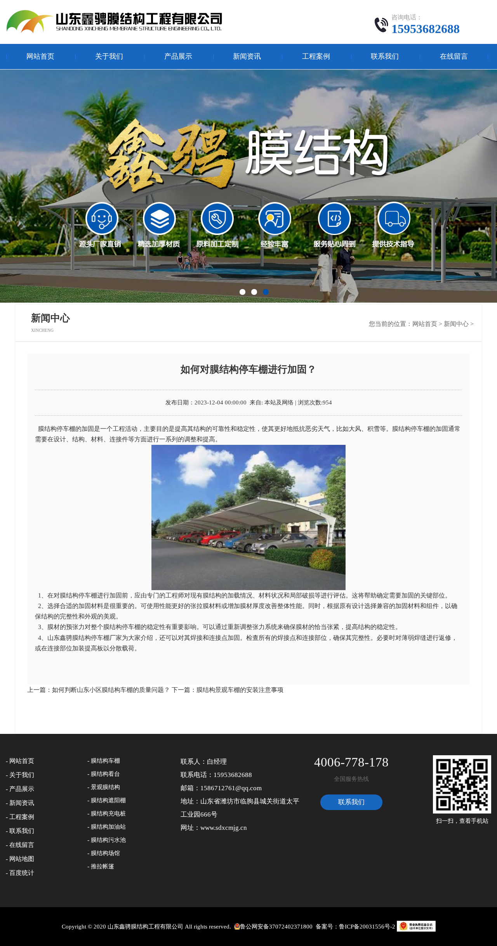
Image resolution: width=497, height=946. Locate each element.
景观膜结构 (105, 787)
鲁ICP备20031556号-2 (367, 926)
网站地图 (21, 858)
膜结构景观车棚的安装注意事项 (239, 689)
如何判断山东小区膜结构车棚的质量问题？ (111, 689)
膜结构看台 (105, 774)
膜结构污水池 (108, 840)
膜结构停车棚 (410, 428)
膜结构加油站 (108, 827)
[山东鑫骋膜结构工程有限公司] (116, 21)
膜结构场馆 (105, 853)
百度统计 (21, 872)
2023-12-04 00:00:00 (221, 402)
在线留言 (454, 56)
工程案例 (316, 56)
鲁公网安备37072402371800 (276, 926)
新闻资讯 (247, 56)
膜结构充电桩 (108, 813)
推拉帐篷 (102, 866)
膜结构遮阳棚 (108, 800)
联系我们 (385, 56)
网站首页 (40, 56)
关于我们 (109, 56)
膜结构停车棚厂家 (97, 637)
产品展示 (178, 56)
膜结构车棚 (105, 761)
